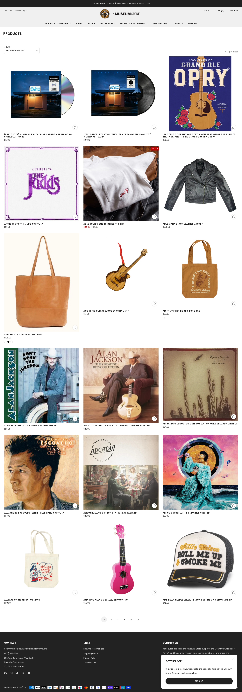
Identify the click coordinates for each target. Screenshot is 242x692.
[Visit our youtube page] (29, 673)
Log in (206, 11)
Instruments (107, 23)
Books (91, 23)
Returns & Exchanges (93, 648)
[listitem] (121, 3)
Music (79, 23)
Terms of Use (89, 662)
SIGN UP (199, 681)
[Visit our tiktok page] (17, 673)
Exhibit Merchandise (56, 23)
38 (131, 619)
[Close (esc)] (233, 658)
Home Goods (160, 23)
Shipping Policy (90, 653)
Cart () (219, 11)
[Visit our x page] (23, 673)
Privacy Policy (90, 658)
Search (234, 11)
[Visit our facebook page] (5, 673)
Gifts (177, 23)
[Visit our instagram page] (11, 673)
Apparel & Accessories (132, 23)
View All (192, 23)
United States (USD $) (15, 11)
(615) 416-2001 (11, 653)
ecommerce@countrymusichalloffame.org (25, 648)
